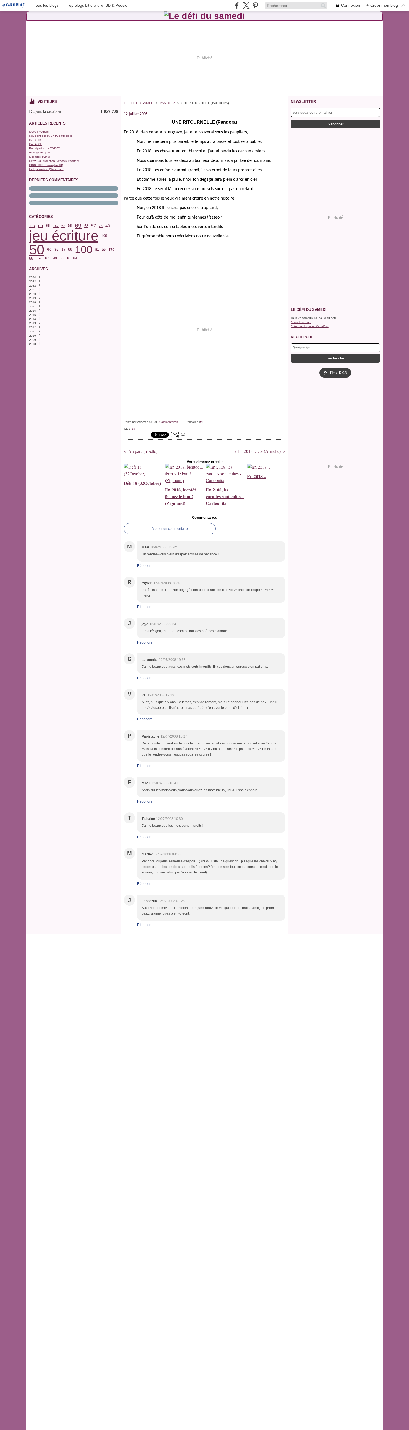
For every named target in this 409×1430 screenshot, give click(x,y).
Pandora (168, 103)
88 (70, 250)
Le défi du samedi (139, 103)
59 (70, 226)
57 (93, 226)
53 (63, 226)
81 (97, 249)
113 (32, 226)
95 (56, 250)
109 (104, 235)
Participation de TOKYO (44, 148)
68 (48, 226)
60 (49, 250)
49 (55, 258)
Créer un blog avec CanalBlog (310, 326)
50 (36, 249)
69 (78, 226)
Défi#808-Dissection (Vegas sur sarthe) (54, 160)
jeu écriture (63, 236)
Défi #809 (35, 139)
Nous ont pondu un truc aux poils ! (51, 135)
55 (104, 249)
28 (101, 226)
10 (68, 258)
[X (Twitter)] (246, 5)
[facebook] (236, 5)
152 (39, 258)
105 (47, 258)
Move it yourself (39, 131)
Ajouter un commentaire (170, 529)
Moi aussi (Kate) (39, 156)
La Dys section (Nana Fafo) (46, 169)
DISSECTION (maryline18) (46, 165)
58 (86, 226)
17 (63, 250)
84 (75, 258)
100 (83, 249)
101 (40, 226)
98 (31, 258)
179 (111, 249)
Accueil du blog (301, 322)
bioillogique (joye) (40, 152)
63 (62, 258)
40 (107, 226)
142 (56, 226)
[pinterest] (255, 5)
